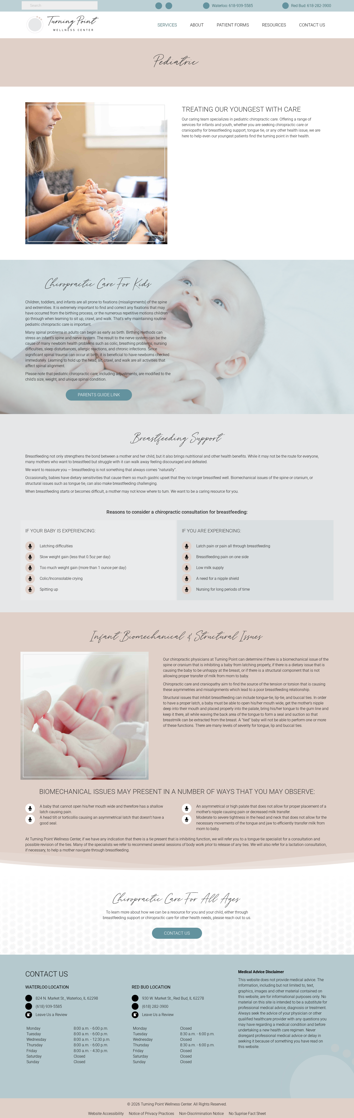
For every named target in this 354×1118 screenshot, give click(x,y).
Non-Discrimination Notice (201, 1113)
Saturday (34, 1056)
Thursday (34, 1045)
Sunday (32, 1062)
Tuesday (33, 1034)
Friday (31, 1050)
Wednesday (36, 1039)
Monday (33, 1028)
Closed (79, 1056)
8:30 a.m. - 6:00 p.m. (197, 1034)
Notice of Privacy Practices (151, 1113)
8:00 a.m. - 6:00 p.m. (91, 1028)
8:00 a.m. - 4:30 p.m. (91, 1050)
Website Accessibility (106, 1113)
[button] (99, 394)
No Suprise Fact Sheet (247, 1113)
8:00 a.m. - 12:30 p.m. (92, 1039)
